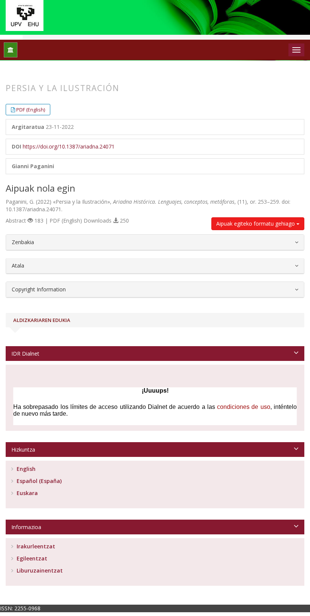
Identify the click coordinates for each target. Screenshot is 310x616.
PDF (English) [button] (30, 109)
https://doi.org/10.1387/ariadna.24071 (69, 146)
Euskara (26, 493)
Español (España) (38, 480)
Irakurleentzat (35, 546)
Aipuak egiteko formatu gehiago (256, 223)
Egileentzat (31, 558)
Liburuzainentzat (39, 570)
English (25, 468)
